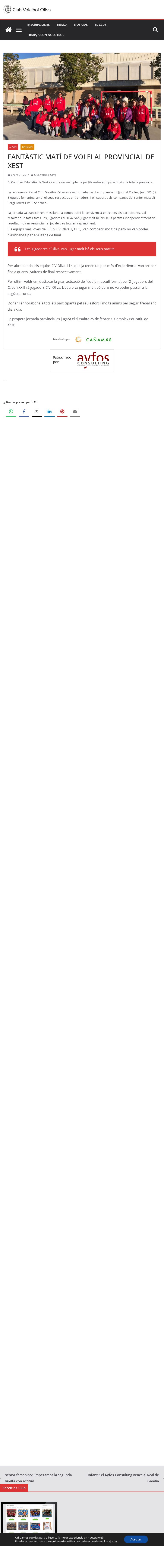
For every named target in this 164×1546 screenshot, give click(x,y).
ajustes (112, 1541)
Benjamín (27, 147)
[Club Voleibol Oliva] (8, 30)
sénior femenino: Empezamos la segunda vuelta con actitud (38, 1478)
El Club (101, 25)
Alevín (13, 147)
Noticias (81, 25)
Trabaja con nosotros (45, 35)
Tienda (62, 25)
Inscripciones (38, 25)
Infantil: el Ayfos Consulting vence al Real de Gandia (123, 1478)
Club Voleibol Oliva (45, 175)
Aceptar (136, 1539)
